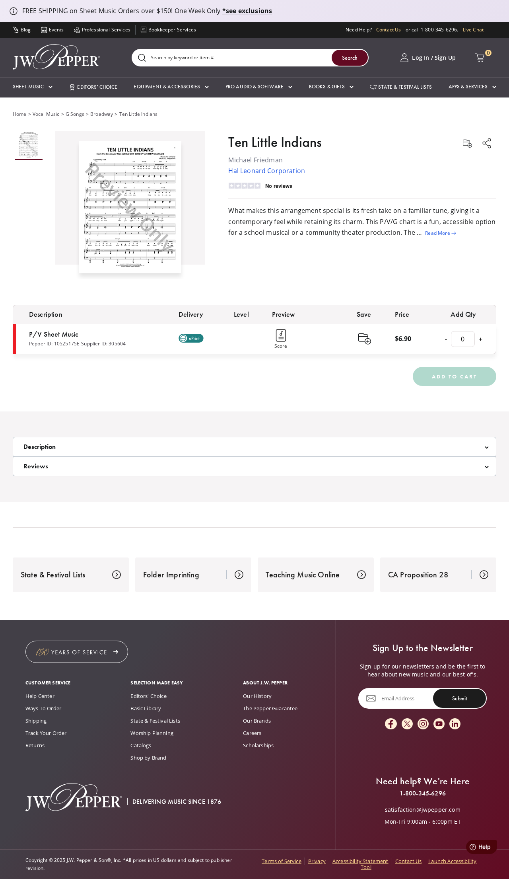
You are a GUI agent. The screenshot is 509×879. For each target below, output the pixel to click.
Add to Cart (454, 376)
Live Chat (473, 29)
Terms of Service (281, 861)
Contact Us (388, 29)
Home (20, 114)
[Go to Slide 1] (29, 145)
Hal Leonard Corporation (266, 170)
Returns (35, 745)
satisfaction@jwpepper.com (422, 810)
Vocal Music (46, 114)
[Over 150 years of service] (76, 652)
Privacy (317, 861)
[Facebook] (391, 724)
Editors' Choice (148, 696)
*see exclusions (247, 10)
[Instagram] (423, 724)
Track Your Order (46, 733)
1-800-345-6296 (423, 793)
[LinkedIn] (454, 724)
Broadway (101, 114)
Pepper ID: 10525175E (54, 343)
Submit (459, 698)
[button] (32, 87)
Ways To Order (43, 708)
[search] (142, 58)
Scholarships (258, 745)
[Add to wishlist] (467, 144)
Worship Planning (151, 733)
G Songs (75, 114)
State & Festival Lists (155, 720)
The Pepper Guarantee (270, 708)
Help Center (39, 696)
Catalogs (140, 745)
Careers (252, 733)
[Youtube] (439, 724)
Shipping (36, 720)
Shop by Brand (148, 757)
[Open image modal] (130, 209)
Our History (257, 696)
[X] (407, 724)
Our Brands (257, 720)
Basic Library (145, 708)
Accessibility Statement (360, 861)
